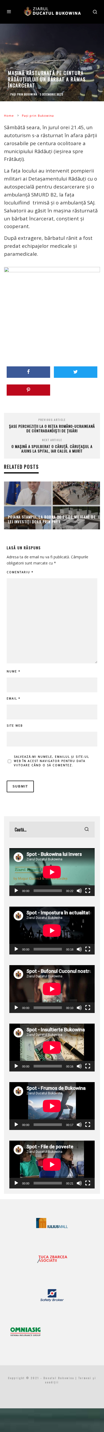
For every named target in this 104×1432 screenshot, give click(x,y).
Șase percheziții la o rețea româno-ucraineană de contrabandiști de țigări (52, 428)
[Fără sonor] (79, 890)
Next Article (52, 440)
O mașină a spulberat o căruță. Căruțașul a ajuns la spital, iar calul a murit (52, 448)
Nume (14, 671)
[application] (52, 872)
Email (14, 698)
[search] (87, 830)
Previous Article (52, 420)
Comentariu (20, 572)
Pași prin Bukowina (23, 94)
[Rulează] (16, 890)
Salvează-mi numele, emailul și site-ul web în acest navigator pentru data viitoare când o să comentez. (51, 761)
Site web (15, 725)
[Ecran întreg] (87, 890)
